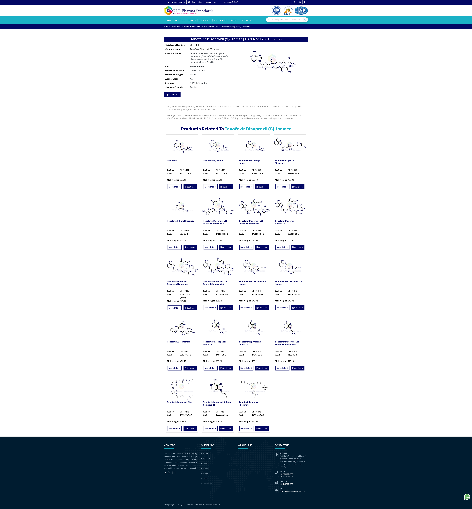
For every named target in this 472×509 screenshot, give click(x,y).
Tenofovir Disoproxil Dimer (180, 402)
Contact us (220, 20)
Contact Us (207, 483)
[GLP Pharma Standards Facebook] (294, 2)
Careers (233, 20)
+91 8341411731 (286, 477)
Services (192, 20)
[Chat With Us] (467, 497)
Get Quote (246, 20)
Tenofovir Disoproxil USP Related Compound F (251, 222)
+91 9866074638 (286, 474)
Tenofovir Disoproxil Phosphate (249, 403)
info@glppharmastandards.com (292, 491)
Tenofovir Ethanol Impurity (180, 221)
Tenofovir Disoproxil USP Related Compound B (287, 343)
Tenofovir (172, 160)
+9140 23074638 (286, 484)
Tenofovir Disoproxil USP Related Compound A (215, 282)
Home (168, 20)
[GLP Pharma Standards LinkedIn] (305, 2)
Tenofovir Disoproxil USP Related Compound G (215, 222)
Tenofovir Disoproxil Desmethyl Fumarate (177, 282)
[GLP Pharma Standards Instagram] (299, 2)
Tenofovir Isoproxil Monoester (284, 162)
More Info (174, 186)
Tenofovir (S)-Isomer (213, 160)
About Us (206, 458)
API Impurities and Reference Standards (200, 26)
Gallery (205, 473)
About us (179, 20)
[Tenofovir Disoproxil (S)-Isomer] (272, 60)
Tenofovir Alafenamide (178, 341)
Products (176, 26)
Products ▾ (205, 20)
